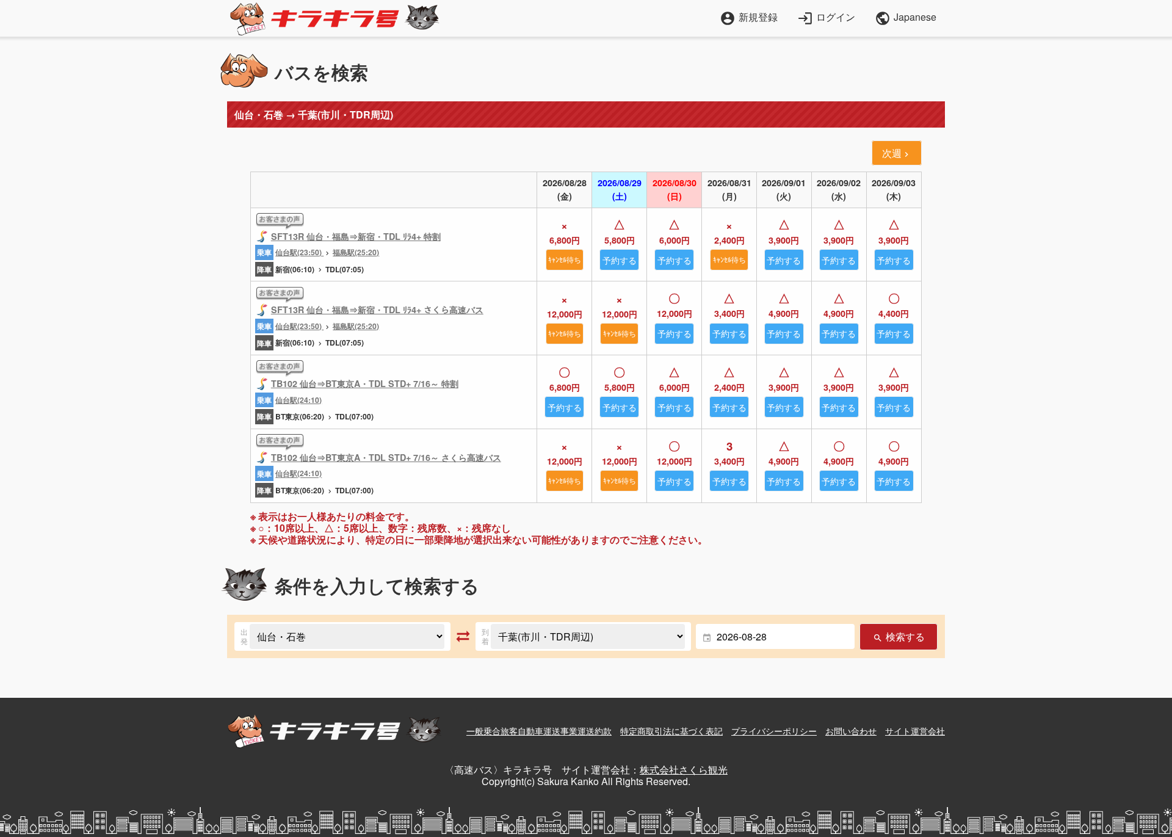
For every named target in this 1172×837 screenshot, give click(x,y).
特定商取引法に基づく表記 (671, 731)
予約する (619, 259)
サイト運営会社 (915, 731)
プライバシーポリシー (774, 731)
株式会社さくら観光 (684, 770)
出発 (244, 636)
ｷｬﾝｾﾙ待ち (564, 259)
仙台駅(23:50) (299, 252)
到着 (485, 636)
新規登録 (749, 17)
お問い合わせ (851, 731)
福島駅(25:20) (356, 252)
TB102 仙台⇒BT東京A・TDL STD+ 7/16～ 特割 (364, 383)
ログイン (826, 17)
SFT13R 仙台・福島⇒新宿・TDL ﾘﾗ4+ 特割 (356, 236)
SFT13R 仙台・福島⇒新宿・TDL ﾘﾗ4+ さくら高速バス (377, 309)
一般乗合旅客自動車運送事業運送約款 (539, 731)
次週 (896, 153)
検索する (898, 636)
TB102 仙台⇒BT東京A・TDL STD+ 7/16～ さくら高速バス (386, 457)
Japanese (905, 18)
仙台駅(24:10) (298, 399)
